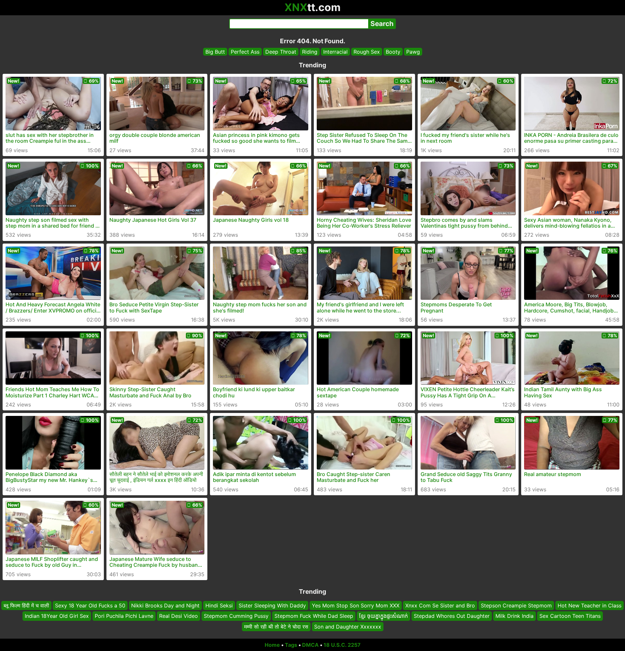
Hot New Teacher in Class (589, 605)
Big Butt (215, 51)
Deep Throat (280, 51)
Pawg (413, 51)
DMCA (310, 645)
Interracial (335, 51)
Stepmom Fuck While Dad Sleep (313, 616)
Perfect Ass (245, 51)
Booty (393, 51)
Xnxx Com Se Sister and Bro (440, 605)
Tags (291, 645)
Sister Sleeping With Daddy (272, 605)
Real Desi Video (178, 616)
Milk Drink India (514, 616)
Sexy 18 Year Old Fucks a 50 (90, 605)
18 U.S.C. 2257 (342, 645)
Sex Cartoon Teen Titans (570, 616)
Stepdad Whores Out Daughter (452, 616)
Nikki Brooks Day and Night (165, 605)
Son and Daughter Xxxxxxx (347, 626)
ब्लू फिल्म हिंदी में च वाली (26, 605)
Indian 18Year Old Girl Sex (57, 616)
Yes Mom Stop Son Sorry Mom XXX (355, 605)
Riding (309, 51)
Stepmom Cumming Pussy (236, 616)
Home (272, 645)
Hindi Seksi (219, 605)
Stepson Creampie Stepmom (516, 605)
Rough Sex (367, 51)
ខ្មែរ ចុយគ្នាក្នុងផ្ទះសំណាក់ (383, 616)
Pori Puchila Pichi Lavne (124, 616)
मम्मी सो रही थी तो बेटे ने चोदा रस (276, 626)
